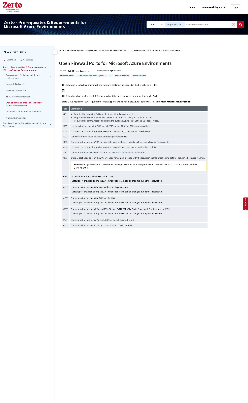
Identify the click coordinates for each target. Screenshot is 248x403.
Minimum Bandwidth (16, 90)
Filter (152, 24)
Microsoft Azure (67, 75)
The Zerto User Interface (18, 96)
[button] (183, 25)
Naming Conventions (16, 117)
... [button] (130, 50)
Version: (62, 70)
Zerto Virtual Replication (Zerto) (91, 75)
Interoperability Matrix (213, 7)
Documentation (139, 75)
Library (191, 7)
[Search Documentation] (240, 24)
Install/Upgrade (122, 75)
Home (61, 50)
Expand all (11, 59)
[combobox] (197, 24)
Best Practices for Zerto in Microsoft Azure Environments (24, 124)
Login (235, 7)
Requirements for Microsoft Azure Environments (23, 76)
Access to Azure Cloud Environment (23, 111)
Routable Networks (15, 84)
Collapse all (28, 59)
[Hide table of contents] (55, 52)
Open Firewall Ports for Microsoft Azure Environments (24, 104)
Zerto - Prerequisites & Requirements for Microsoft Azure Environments (25, 68)
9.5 (110, 75)
